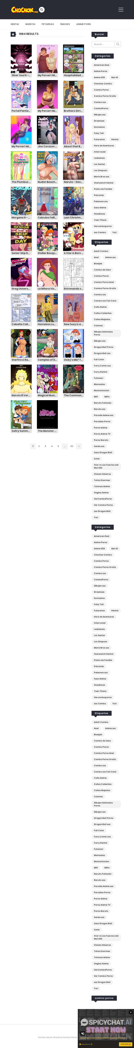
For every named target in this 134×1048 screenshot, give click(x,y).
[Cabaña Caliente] (21, 307)
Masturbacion (101, 390)
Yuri (114, 232)
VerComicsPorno (103, 498)
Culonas (98, 325)
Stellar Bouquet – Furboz (48, 253)
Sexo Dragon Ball (103, 452)
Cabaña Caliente (22, 324)
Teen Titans (100, 220)
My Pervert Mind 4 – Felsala (48, 75)
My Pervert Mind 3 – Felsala (48, 111)
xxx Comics (100, 232)
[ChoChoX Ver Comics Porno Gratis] (25, 9)
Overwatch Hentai (103, 182)
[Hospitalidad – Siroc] (73, 58)
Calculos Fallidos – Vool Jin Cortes (48, 217)
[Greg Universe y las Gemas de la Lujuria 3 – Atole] (21, 272)
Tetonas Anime (102, 486)
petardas (48, 24)
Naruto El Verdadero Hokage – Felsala (22, 395)
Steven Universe (102, 474)
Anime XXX (99, 77)
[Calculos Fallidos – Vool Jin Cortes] (47, 201)
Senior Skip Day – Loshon (22, 253)
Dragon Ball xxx (102, 353)
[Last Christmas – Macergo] (73, 201)
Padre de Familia (103, 189)
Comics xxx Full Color (105, 300)
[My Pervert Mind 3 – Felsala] (47, 94)
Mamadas (99, 384)
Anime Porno (100, 71)
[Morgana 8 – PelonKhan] (21, 201)
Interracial (100, 151)
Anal (96, 257)
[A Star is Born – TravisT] (73, 236)
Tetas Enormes (102, 480)
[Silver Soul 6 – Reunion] (21, 58)
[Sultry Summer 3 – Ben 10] (21, 414)
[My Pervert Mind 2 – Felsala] (21, 129)
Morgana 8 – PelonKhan (22, 217)
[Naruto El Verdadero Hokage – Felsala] (21, 378)
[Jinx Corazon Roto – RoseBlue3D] (47, 129)
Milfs (106, 396)
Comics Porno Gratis (105, 96)
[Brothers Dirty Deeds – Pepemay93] (73, 94)
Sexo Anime (100, 207)
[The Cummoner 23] (73, 378)
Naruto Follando (102, 402)
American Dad (101, 65)
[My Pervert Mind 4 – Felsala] (47, 58)
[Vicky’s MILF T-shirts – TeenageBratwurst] (73, 343)
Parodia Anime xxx (103, 415)
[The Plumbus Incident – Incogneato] (21, 165)
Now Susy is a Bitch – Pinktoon (74, 324)
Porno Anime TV (102, 433)
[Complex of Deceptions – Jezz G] (47, 343)
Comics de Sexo (102, 269)
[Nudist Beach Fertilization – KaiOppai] (47, 165)
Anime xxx (110, 257)
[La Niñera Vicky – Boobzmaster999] (47, 272)
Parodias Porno (102, 421)
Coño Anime (100, 307)
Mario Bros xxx (101, 176)
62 (71, 446)
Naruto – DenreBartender (74, 182)
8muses (65, 24)
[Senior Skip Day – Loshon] (21, 236)
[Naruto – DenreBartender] (73, 165)
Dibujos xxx (100, 114)
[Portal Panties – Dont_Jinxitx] (21, 94)
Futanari (98, 378)
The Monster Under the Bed (48, 431)
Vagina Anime (101, 492)
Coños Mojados (102, 319)
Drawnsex (99, 120)
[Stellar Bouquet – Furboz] (47, 236)
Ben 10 (114, 77)
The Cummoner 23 (74, 395)
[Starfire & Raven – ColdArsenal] (21, 343)
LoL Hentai (99, 164)
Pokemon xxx (101, 201)
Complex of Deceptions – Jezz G (48, 360)
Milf (96, 396)
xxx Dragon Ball (102, 511)
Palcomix (99, 195)
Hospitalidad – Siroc (74, 75)
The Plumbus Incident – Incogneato (22, 182)
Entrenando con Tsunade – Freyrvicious (74, 288)
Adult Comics (101, 251)
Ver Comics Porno (103, 505)
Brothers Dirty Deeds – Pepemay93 (74, 111)
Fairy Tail (99, 133)
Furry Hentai (100, 371)
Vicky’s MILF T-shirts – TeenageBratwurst (74, 360)
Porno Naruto (101, 440)
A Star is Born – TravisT (74, 253)
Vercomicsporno (103, 226)
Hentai (15, 24)
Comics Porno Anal (104, 282)
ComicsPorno (101, 108)
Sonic (97, 458)
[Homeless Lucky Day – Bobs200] (47, 307)
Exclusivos (99, 127)
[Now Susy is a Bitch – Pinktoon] (73, 307)
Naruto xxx (99, 409)
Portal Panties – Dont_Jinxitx (22, 111)
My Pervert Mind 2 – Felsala (22, 146)
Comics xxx (100, 102)
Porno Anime (100, 427)
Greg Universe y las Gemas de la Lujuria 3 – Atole (22, 288)
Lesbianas (99, 158)
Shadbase (99, 213)
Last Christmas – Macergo (74, 217)
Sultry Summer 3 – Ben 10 (22, 431)
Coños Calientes (102, 313)
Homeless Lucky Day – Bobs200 (48, 324)
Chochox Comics (103, 83)
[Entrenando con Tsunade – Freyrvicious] (73, 272)
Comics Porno (101, 89)
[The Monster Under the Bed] (47, 414)
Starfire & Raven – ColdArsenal (22, 360)
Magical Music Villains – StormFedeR (48, 395)
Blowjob (98, 263)
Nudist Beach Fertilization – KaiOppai (48, 182)
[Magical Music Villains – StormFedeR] (47, 378)
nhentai (30, 24)
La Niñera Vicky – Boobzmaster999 (48, 288)
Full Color (99, 359)
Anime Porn (83, 24)
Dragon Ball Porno (103, 347)
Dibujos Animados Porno (103, 333)
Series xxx (99, 446)
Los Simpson (100, 170)
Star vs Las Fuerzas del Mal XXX (106, 466)
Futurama (99, 139)
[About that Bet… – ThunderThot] (73, 129)
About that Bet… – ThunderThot (74, 146)
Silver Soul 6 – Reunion (22, 75)
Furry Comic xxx (102, 365)
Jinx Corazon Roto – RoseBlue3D (48, 146)
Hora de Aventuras (104, 145)
